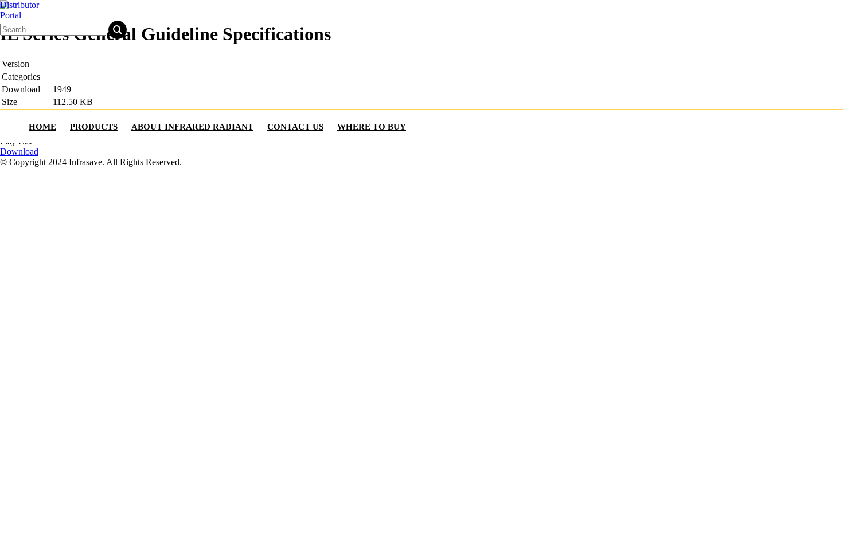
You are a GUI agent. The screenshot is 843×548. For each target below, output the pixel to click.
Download (19, 151)
